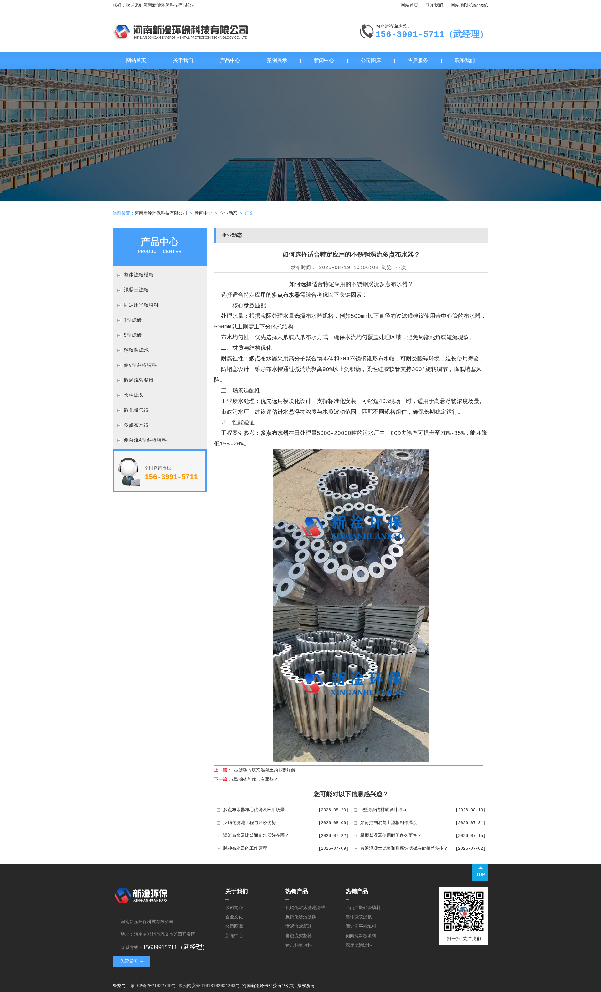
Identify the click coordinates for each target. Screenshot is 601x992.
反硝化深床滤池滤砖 (305, 907)
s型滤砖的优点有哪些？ (255, 779)
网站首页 (409, 5)
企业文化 (234, 917)
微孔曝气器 (136, 410)
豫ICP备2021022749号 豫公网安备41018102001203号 (185, 985)
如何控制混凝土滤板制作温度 (388, 822)
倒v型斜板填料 (140, 365)
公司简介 (234, 907)
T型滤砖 (133, 320)
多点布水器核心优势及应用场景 (254, 809)
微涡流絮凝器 (139, 380)
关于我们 (183, 61)
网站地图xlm (463, 5)
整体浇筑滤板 (359, 917)
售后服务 (418, 61)
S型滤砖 (133, 335)
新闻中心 (324, 61)
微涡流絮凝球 (298, 926)
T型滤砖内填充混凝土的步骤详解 (263, 770)
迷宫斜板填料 (298, 945)
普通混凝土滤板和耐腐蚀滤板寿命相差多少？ (404, 848)
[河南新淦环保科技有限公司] (181, 38)
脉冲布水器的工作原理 (245, 848)
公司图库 (371, 61)
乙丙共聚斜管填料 (363, 907)
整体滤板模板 (139, 275)
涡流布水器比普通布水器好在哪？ (256, 835)
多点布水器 (136, 425)
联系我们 (434, 5)
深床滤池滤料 (359, 945)
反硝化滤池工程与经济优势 (249, 822)
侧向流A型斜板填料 (145, 440)
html (483, 5)
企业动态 (228, 213)
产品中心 (230, 61)
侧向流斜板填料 (361, 936)
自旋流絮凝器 (298, 936)
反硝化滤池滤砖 (300, 917)
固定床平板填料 (141, 305)
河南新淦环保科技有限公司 (161, 213)
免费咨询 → (131, 961)
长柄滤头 (134, 395)
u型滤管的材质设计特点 (383, 809)
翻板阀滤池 (136, 350)
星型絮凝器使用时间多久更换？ (391, 835)
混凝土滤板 (136, 290)
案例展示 (277, 61)
